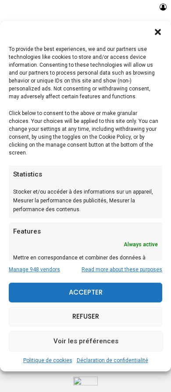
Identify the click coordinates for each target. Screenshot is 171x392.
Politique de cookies (47, 360)
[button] (157, 31)
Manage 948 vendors (34, 269)
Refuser (85, 316)
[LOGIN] (163, 7)
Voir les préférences (85, 341)
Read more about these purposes (122, 269)
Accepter (86, 292)
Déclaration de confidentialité (112, 360)
